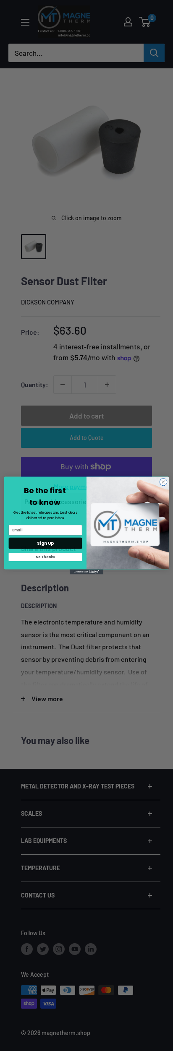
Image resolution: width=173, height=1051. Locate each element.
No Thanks (45, 556)
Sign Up (45, 543)
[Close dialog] (163, 482)
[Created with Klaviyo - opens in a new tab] (86, 572)
